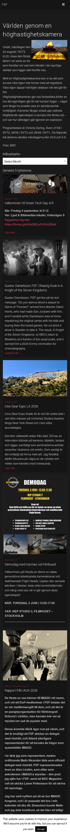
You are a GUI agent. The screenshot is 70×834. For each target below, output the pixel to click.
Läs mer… (11, 232)
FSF (4, 4)
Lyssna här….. (14, 353)
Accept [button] (41, 829)
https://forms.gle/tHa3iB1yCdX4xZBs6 (30, 224)
